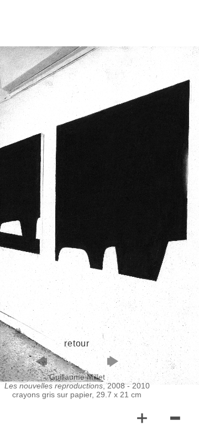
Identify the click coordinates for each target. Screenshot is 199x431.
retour (77, 343)
